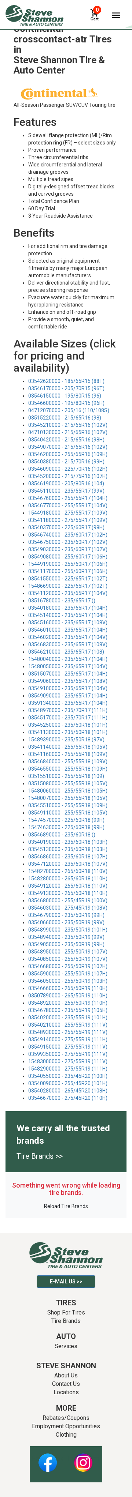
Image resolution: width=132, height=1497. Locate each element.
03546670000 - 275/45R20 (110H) (67, 1098)
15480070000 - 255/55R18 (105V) (67, 798)
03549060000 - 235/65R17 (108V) (67, 681)
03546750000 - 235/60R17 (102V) (67, 542)
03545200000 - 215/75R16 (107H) (67, 476)
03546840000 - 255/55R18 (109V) (67, 761)
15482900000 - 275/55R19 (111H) (67, 1069)
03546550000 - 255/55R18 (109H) (67, 769)
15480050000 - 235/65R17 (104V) (67, 666)
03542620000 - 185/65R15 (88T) (66, 381)
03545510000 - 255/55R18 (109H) (67, 805)
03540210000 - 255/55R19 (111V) (67, 1025)
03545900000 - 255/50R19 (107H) (67, 974)
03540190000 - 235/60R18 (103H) (67, 842)
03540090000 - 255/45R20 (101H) (67, 1083)
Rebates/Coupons (66, 1417)
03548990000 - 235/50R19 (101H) (67, 930)
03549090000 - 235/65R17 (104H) (67, 696)
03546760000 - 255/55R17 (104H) (67, 498)
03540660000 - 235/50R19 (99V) (66, 922)
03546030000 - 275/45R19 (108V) (67, 908)
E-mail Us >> (66, 1282)
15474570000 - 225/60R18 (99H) (66, 820)
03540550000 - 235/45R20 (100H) (67, 1076)
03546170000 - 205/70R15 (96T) (66, 388)
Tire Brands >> (39, 1156)
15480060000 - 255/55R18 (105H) (67, 791)
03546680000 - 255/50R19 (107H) (67, 966)
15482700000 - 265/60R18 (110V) (67, 871)
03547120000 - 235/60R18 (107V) (67, 864)
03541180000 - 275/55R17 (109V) (67, 520)
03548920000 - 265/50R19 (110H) (67, 1003)
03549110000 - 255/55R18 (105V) (67, 813)
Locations (66, 1392)
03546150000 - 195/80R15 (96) (64, 396)
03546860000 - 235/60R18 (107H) (67, 857)
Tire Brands (66, 1320)
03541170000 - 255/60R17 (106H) (67, 571)
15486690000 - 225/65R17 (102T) (67, 586)
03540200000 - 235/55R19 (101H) (67, 1017)
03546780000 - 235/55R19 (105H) (67, 1010)
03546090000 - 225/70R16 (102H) (67, 469)
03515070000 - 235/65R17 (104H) (67, 674)
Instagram (83, 1458)
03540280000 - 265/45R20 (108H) (67, 1091)
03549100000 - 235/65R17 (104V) (67, 688)
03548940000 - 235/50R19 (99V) (66, 937)
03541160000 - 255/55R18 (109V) (67, 754)
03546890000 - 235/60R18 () (61, 835)
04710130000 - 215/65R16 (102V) (67, 432)
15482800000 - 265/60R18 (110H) (67, 878)
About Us (66, 1375)
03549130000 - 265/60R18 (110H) (67, 893)
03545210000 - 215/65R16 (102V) (67, 425)
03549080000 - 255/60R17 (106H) (67, 557)
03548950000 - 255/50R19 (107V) (67, 952)
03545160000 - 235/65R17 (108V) (67, 622)
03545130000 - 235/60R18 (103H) (67, 849)
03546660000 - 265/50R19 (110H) (67, 988)
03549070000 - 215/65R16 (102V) (67, 447)
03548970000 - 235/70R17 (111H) (67, 710)
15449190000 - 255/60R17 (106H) (67, 564)
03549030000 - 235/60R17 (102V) (67, 549)
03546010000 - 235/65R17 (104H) (67, 630)
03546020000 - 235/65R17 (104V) (67, 637)
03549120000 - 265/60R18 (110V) (67, 886)
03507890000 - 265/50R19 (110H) (67, 995)
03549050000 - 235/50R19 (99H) (66, 944)
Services (66, 1346)
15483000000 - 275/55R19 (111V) (67, 1061)
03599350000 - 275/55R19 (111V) (67, 1054)
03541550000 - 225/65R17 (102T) (67, 579)
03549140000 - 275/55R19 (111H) (67, 1039)
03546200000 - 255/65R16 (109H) (67, 454)
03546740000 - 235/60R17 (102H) (67, 535)
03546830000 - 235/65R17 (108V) (67, 644)
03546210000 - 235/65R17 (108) (66, 652)
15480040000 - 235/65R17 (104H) (67, 659)
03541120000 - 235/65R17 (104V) (67, 593)
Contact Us (66, 1383)
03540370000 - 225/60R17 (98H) (66, 527)
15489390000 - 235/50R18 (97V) (66, 739)
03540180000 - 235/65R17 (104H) (67, 608)
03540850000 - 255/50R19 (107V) (67, 959)
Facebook (47, 1458)
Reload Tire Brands (66, 1206)
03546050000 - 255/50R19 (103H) (67, 981)
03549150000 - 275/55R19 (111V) (67, 1047)
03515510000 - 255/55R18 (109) (66, 776)
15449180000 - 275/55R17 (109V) (67, 513)
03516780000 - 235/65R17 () (61, 600)
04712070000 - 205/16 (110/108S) (68, 410)
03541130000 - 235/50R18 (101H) (67, 732)
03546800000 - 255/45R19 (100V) (67, 900)
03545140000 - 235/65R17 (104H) (67, 615)
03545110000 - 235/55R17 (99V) (66, 491)
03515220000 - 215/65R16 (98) (64, 418)
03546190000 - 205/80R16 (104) (66, 483)
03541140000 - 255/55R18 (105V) (67, 747)
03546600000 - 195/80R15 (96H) (66, 403)
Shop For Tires (66, 1312)
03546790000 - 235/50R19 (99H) (66, 915)
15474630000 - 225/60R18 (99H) (66, 827)
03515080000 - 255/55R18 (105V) (67, 783)
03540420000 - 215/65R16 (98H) (66, 440)
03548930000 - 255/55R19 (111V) (67, 1032)
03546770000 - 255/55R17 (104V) (67, 505)
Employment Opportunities (66, 1426)
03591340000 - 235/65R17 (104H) (67, 703)
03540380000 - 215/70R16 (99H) (66, 461)
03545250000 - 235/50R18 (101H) (67, 725)
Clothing (66, 1434)
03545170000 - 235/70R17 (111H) (67, 718)
